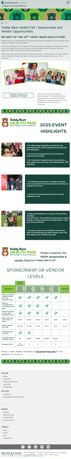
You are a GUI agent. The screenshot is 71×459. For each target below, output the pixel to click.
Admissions (6, 394)
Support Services (8, 420)
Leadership (6, 384)
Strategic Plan (7, 387)
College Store (7, 438)
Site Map (39, 452)
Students (6, 412)
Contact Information (29, 452)
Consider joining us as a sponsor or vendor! (18, 95)
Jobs (4, 435)
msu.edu (41, 454)
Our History (6, 379)
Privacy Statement (49, 452)
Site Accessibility (61, 452)
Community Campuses (10, 381)
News (5, 430)
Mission (5, 376)
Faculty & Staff (8, 417)
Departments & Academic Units (13, 397)
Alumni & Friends (8, 415)
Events (6, 23)
